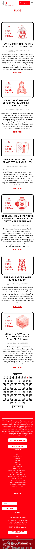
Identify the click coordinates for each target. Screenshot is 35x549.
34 (31, 388)
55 (19, 399)
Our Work (17, 458)
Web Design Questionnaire (17, 474)
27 (4, 388)
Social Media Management (17, 480)
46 (15, 396)
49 (27, 396)
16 (23, 381)
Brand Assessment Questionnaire (17, 470)
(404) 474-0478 (21, 527)
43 (4, 396)
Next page (17, 407)
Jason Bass (11, 50)
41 (27, 392)
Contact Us (17, 464)
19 (4, 385)
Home (17, 454)
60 (15, 403)
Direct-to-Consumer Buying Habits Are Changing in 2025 (17, 336)
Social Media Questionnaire (17, 482)
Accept (24, 543)
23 (19, 385)
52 (8, 399)
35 (4, 392)
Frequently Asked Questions (17, 489)
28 (8, 388)
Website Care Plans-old (17, 487)
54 (15, 399)
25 (27, 385)
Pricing (17, 460)
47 (19, 396)
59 (12, 403)
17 (27, 381)
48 (23, 396)
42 (31, 392)
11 (4, 381)
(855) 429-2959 (21, 517)
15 (19, 381)
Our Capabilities (17, 456)
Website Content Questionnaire (17, 476)
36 (8, 392)
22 (15, 385)
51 (4, 399)
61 (19, 403)
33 (27, 388)
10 (31, 377)
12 (8, 381)
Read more (17, 73)
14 (15, 381)
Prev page (17, 375)
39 (19, 392)
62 (23, 403)
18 (31, 381)
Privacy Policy (17, 466)
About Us (17, 462)
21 (12, 385)
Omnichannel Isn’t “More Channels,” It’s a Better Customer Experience (17, 218)
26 (31, 385)
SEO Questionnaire (17, 478)
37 (12, 392)
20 (8, 385)
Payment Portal (17, 468)
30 (15, 388)
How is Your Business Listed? (18, 485)
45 (12, 396)
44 (8, 396)
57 (27, 399)
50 (31, 396)
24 (23, 385)
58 (31, 399)
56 (23, 399)
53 (12, 399)
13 (12, 381)
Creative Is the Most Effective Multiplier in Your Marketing (17, 103)
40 (23, 392)
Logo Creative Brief (17, 472)
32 (23, 388)
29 (12, 388)
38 (15, 392)
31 (19, 388)
